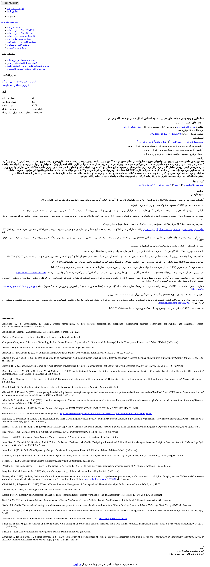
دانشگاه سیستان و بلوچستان (21, 60)
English (11, 16)
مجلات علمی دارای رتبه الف (21, 42)
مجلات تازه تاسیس (16, 47)
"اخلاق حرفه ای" (162, 185)
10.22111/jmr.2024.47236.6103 (165, 133)
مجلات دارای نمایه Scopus (20, 33)
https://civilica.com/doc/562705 (31, 272)
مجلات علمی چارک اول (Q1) (21, 39)
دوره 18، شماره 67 (185, 127)
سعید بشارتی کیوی (194, 142)
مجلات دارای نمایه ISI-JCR (20, 30)
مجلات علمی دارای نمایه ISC (21, 36)
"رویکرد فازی (146, 185)
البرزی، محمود (150, 229)
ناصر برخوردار (145, 142)
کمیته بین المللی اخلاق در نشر (22, 63)
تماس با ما (12, 11)
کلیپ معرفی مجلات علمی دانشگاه (19, 81)
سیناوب (77, 564)
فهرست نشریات (15, 8)
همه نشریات (13, 27)
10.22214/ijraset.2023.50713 (113, 518)
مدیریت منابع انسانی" (193, 185)
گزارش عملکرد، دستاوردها (15, 85)
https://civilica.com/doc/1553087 (174, 302)
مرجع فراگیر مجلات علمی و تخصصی (26, 69)
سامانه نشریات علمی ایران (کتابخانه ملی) (28, 66)
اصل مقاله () (132, 127)
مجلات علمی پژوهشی (18, 44)
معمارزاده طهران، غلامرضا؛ (173, 229)
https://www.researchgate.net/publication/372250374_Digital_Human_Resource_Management (106, 413)
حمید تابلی (176, 142)
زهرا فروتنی (161, 142)
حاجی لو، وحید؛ (196, 229)
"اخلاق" (176, 185)
